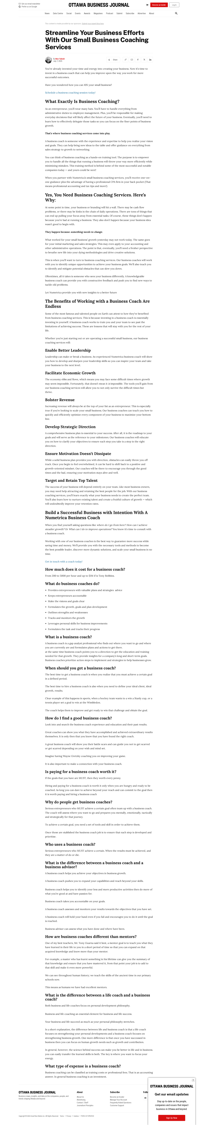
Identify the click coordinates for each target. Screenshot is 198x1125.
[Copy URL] (125, 59)
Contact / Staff (82, 1103)
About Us (80, 1097)
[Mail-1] (145, 1098)
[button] (176, 13)
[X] (144, 59)
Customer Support (117, 1105)
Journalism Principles (85, 1105)
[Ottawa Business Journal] (99, 5)
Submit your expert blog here (93, 24)
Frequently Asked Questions (120, 1103)
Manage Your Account (118, 1100)
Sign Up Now (171, 1118)
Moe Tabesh (60, 59)
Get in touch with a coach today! (63, 561)
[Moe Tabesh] (49, 60)
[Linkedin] (150, 59)
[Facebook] (137, 59)
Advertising (81, 1100)
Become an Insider (117, 1097)
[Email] (131, 59)
